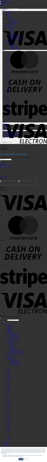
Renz (8, 105)
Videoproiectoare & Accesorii (12, 19)
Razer (8, 104)
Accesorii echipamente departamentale (16, 36)
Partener (6, 125)
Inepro (8, 80)
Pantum (8, 100)
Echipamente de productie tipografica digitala (15, 37)
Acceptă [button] (21, 459)
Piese (11, 30)
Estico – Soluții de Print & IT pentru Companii (13, 132)
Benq (8, 378)
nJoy (8, 96)
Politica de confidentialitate (5, 165)
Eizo (8, 71)
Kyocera (8, 86)
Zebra (8, 121)
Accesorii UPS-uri (13, 26)
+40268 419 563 (3, 177)
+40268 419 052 (6, 176)
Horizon (8, 76)
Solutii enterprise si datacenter (10, 43)
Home (3, 9)
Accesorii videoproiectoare (14, 23)
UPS (10, 25)
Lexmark (8, 90)
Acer (8, 52)
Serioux (8, 109)
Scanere (11, 32)
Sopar (8, 112)
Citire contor (7, 128)
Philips (8, 101)
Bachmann (9, 60)
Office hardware (8, 11)
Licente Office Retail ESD (14, 48)
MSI (8, 94)
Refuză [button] (26, 459)
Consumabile (12, 31)
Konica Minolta (10, 85)
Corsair (8, 66)
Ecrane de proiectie (13, 22)
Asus (8, 58)
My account (4, 124)
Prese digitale (12, 38)
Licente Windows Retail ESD (15, 49)
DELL (8, 69)
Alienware (9, 53)
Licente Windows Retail (14, 45)
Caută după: (4, 142)
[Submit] (2, 321)
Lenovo (8, 88)
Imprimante (9, 28)
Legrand (8, 89)
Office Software (7, 40)
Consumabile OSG (13, 35)
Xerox (8, 116)
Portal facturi (7, 126)
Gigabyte (8, 74)
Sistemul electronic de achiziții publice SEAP (13, 135)
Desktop (8, 14)
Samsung (8, 108)
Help (6, 129)
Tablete (8, 18)
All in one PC (9, 16)
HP (7, 77)
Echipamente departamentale (12, 34)
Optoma (8, 98)
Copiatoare (12, 29)
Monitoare (9, 15)
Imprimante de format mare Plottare (16, 39)
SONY (8, 111)
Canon (8, 65)
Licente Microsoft (10, 44)
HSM (8, 78)
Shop (3, 10)
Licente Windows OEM (14, 47)
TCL (8, 114)
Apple (8, 56)
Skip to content (3, 0)
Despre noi (4, 123)
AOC (8, 54)
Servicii (3, 130)
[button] (5, 14)
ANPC (1, 166)
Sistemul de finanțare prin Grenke (11, 136)
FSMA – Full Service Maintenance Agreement (13, 133)
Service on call (7, 131)
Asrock (8, 57)
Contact (3, 137)
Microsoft (9, 93)
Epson (8, 72)
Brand (3, 50)
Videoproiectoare (13, 20)
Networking (12, 33)
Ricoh (8, 106)
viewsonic (9, 119)
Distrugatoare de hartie (11, 12)
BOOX (8, 63)
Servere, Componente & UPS (12, 24)
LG (8, 91)
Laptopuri (9, 13)
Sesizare (6, 127)
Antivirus (9, 41)
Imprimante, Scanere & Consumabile (11, 27)
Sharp (8, 110)
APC (8, 55)
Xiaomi (8, 117)
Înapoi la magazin (5, 25)
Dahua (8, 68)
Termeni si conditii (3, 163)
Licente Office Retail (13, 46)
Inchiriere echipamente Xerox (10, 134)
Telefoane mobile (10, 17)
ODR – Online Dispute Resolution (6, 167)
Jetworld (8, 83)
